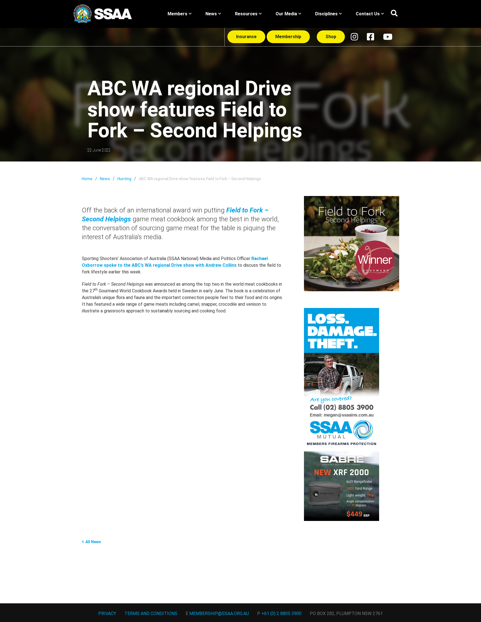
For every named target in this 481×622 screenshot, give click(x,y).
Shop (330, 36)
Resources (246, 13)
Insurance (246, 36)
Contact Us (368, 13)
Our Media (286, 13)
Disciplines (326, 13)
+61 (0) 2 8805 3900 (281, 613)
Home (87, 179)
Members (177, 13)
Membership (288, 36)
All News (93, 542)
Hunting (124, 179)
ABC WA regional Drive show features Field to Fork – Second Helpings (200, 179)
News (211, 13)
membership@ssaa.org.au (219, 613)
